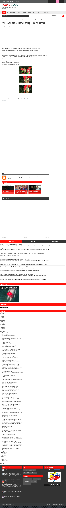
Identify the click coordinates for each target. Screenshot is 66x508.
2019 (2, 316)
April (3, 457)
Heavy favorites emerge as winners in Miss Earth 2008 (12, 402)
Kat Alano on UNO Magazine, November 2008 (10, 398)
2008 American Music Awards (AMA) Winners (10, 356)
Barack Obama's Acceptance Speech (9, 435)
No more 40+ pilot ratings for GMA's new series (11, 380)
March (3, 459)
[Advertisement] (25, 39)
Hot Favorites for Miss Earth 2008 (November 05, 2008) (12, 433)
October (4, 449)
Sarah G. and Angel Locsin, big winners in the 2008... (12, 391)
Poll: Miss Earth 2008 (6, 416)
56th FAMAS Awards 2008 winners (8, 335)
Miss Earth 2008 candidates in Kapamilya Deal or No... (12, 424)
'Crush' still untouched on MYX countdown (10, 357)
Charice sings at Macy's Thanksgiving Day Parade (11, 338)
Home (4, 1)
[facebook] (49, 1)
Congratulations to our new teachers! (9, 353)
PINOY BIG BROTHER (11, 12)
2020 (2, 314)
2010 (2, 328)
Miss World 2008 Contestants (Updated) (9, 382)
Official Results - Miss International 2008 (9, 415)
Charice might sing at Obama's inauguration (10, 345)
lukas (5, 469)
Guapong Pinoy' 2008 (6, 342)
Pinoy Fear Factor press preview (8, 427)
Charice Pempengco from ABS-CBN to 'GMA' (10, 364)
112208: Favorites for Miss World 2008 (9, 360)
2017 (2, 319)
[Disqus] (25, 218)
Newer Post (4, 237)
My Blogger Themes (60, 504)
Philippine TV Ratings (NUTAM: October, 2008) (11, 369)
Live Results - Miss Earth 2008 (8, 405)
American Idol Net (27, 479)
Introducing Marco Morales (7, 400)
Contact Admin (32, 470)
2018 (2, 317)
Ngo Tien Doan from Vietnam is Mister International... (12, 352)
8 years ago (6, 480)
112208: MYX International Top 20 (8, 358)
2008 (2, 331)
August (3, 452)
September (4, 451)
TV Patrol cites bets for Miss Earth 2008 (9, 408)
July (3, 453)
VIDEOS (22, 26)
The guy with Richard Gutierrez (8, 385)
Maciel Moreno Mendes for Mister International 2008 (11, 374)
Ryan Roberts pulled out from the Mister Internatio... (11, 394)
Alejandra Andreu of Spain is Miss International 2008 (12, 412)
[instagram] (57, 1)
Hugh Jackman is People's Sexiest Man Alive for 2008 (12, 367)
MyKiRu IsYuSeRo (11, 504)
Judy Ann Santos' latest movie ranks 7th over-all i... (11, 445)
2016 (2, 320)
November (4, 334)
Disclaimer (34, 472)
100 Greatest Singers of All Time (8, 397)
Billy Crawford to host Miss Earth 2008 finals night (11, 423)
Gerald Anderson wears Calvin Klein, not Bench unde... (12, 438)
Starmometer (26, 483)
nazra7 (5, 473)
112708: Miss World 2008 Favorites (8, 343)
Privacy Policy (27, 472)
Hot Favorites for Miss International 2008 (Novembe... (12, 430)
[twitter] (52, 1)
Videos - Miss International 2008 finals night (10, 411)
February (4, 460)
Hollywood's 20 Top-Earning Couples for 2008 (10, 365)
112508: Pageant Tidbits (6, 347)
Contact (11, 1)
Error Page (17, 1)
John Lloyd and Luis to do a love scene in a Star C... (12, 396)
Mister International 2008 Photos (8, 378)
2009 (2, 330)
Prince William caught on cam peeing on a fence (11, 354)
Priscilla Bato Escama (8, 481)
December (4, 332)
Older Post (47, 237)
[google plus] (62, 1)
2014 (2, 323)
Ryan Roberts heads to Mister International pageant (11, 401)
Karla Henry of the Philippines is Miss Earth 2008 (11, 404)
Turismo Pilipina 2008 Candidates (8, 431)
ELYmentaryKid (37, 479)
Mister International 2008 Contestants (9, 390)
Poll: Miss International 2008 (7, 429)
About (7, 1)
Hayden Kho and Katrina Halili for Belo (9, 441)
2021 (2, 313)
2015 (2, 321)
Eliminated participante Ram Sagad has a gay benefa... (12, 363)
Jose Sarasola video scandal (7, 440)
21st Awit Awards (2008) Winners (8, 339)
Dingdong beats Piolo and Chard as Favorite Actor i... (12, 336)
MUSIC (29, 12)
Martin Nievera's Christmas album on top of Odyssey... (12, 409)
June (3, 455)
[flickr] (54, 1)
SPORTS (34, 12)
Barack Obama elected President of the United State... (12, 437)
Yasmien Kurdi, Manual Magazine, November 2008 (11, 419)
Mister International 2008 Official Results (9, 350)
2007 (2, 463)
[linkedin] (60, 1)
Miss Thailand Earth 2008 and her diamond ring (11, 446)
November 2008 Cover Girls (7, 418)
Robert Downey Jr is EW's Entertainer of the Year (11, 368)
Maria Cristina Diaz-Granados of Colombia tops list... (12, 420)
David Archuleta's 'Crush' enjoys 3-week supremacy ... (12, 387)
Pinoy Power (33, 481)
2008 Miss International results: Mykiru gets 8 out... (11, 413)
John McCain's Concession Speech (8, 434)
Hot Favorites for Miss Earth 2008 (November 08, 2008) (12, 422)
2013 (2, 324)
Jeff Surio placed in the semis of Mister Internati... (11, 349)
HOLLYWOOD (46, 12)
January (4, 462)
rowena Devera (7, 491)
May (3, 456)
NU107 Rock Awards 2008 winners (8, 341)
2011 (2, 327)
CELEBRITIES (18, 26)
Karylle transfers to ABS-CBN (7, 426)
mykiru (5, 496)
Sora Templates (52, 504)
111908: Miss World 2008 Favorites (8, 376)
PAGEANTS (40, 12)
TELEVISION (19, 12)
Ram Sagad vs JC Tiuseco (7, 383)
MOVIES (24, 12)
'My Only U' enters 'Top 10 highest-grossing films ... (11, 389)
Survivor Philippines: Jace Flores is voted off (10, 448)
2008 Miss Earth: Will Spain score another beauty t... (12, 407)
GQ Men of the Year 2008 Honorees (8, 375)
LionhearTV (26, 481)
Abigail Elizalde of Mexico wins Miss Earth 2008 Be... (12, 442)
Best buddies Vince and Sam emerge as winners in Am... (12, 372)
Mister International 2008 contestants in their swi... (11, 361)
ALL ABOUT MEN (13, 26)
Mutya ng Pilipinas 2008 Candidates (8, 346)
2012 (2, 325)
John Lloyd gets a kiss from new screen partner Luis (12, 379)
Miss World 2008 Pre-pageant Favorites (9, 393)
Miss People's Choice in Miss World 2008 (10, 386)
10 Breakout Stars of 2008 (7, 371)
